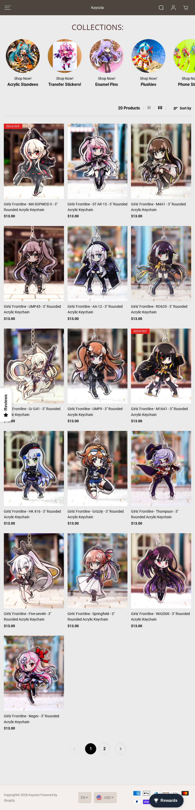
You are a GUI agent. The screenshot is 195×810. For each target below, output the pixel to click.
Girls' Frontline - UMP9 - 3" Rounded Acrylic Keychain (95, 411)
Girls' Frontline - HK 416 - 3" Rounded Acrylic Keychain (32, 514)
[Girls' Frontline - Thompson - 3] (161, 468)
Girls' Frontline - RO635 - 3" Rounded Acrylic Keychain (159, 309)
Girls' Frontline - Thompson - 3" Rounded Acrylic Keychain (154, 514)
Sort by (185, 108)
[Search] (161, 7)
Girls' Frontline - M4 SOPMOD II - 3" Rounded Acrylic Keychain (31, 207)
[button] (7, 7)
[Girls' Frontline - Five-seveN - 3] (34, 570)
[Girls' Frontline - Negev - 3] (34, 673)
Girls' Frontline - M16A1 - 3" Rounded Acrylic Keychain (159, 411)
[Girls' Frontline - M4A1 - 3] (161, 161)
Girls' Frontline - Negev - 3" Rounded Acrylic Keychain (31, 719)
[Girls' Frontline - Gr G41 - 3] (34, 366)
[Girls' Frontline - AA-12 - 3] (98, 263)
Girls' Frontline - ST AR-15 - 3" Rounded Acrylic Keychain (97, 207)
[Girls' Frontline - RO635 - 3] (161, 263)
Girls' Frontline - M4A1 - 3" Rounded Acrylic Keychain (158, 207)
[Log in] (173, 7)
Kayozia (34, 795)
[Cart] (185, 7)
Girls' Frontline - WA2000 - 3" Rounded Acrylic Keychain (160, 616)
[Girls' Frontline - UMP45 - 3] (34, 263)
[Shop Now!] (50, 56)
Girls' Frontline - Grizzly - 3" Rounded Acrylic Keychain (96, 514)
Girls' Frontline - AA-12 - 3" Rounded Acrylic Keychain (95, 309)
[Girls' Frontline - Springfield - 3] (98, 570)
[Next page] (120, 748)
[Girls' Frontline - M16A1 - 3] (161, 366)
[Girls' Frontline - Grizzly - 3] (98, 468)
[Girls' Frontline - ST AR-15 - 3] (98, 161)
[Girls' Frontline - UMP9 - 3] (98, 366)
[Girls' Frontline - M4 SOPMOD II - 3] (34, 161)
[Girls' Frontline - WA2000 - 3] (161, 570)
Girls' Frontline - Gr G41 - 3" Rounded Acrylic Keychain (32, 411)
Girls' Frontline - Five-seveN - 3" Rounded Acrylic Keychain (27, 616)
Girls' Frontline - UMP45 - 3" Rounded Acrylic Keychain (32, 309)
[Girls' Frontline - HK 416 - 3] (34, 468)
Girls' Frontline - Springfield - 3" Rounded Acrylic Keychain (91, 616)
